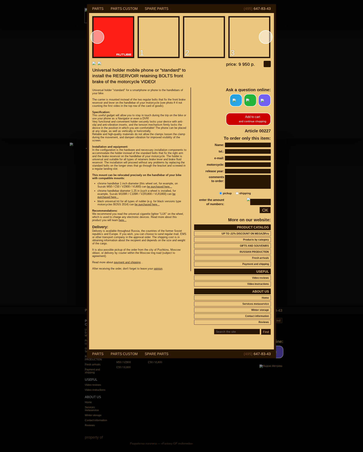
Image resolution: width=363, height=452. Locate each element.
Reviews (264, 322)
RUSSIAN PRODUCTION (254, 251)
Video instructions (258, 284)
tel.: (221, 151)
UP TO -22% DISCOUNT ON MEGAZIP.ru (245, 233)
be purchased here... (159, 186)
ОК (265, 210)
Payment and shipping (255, 264)
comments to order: (216, 179)
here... (122, 220)
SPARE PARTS (156, 8)
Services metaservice (255, 303)
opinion (158, 268)
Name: (219, 145)
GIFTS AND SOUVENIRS (254, 245)
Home (265, 297)
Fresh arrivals (260, 258)
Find (266, 331)
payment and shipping (127, 262)
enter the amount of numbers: (211, 202)
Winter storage (260, 310)
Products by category (256, 239)
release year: (214, 171)
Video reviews (260, 277)
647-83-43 (257, 9)
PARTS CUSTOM (124, 8)
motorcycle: (215, 164)
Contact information (257, 316)
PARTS (98, 8)
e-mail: (219, 158)
